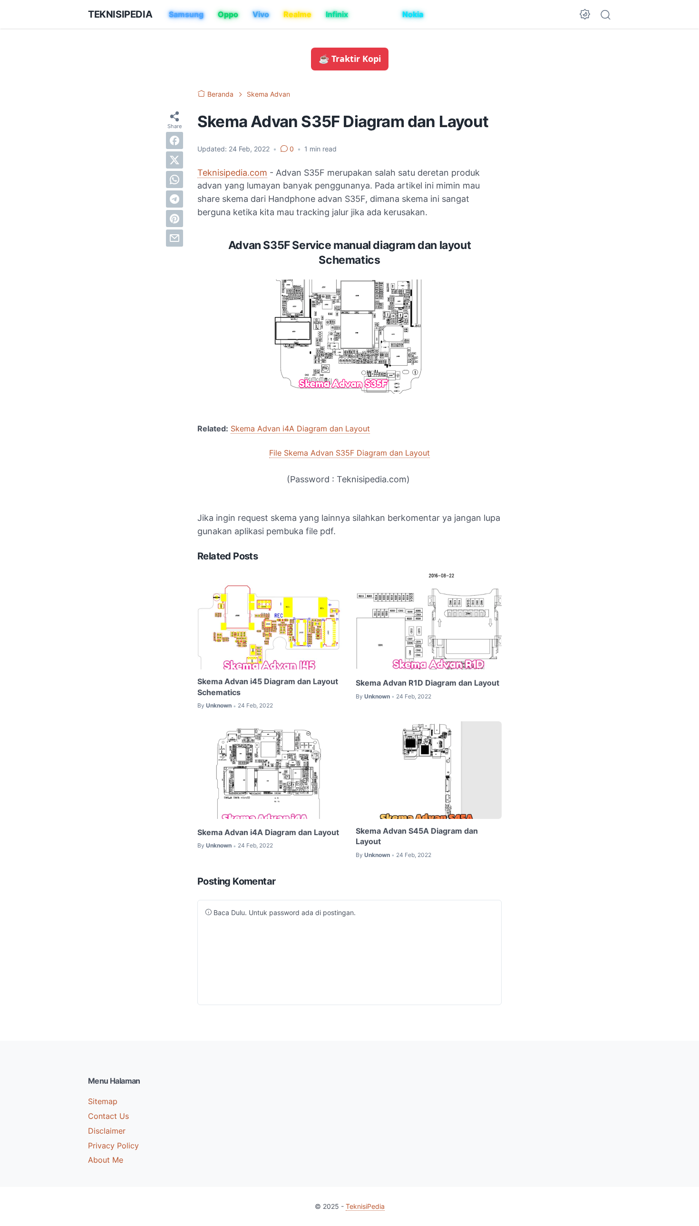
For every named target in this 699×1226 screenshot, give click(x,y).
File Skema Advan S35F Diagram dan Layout (349, 453)
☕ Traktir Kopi (350, 58)
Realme (297, 14)
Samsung (186, 14)
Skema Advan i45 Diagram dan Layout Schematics (267, 687)
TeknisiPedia (120, 14)
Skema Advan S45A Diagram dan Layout (417, 836)
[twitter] (174, 159)
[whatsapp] (174, 179)
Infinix (337, 14)
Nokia (412, 14)
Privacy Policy (113, 1145)
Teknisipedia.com (232, 173)
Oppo (228, 14)
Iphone (375, 14)
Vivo (260, 14)
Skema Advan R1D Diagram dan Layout (427, 683)
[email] (174, 237)
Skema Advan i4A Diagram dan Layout (300, 428)
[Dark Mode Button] (585, 14)
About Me (105, 1160)
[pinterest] (174, 218)
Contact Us (108, 1116)
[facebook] (174, 140)
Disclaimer (107, 1131)
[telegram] (174, 198)
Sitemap (102, 1101)
